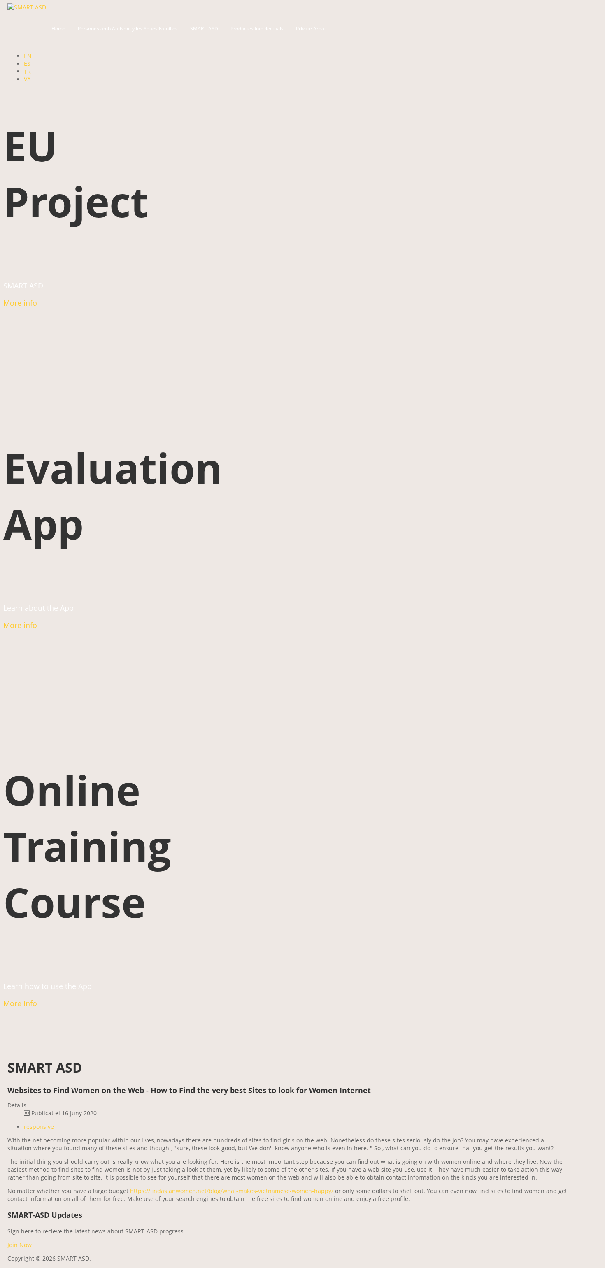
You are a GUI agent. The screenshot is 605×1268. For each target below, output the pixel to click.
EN (28, 56)
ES (27, 63)
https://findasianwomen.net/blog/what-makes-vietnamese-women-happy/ (231, 1191)
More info (20, 303)
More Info (20, 1003)
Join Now (19, 1245)
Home (58, 28)
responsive (39, 1127)
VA (27, 79)
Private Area (310, 28)
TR (27, 71)
